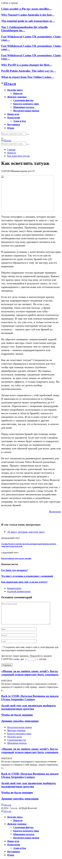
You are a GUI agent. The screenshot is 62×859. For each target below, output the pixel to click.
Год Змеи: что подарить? (14, 570)
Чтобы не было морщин (17, 714)
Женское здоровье (17, 96)
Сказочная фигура (23, 100)
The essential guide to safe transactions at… (28, 21)
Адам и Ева (19, 121)
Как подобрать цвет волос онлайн (16, 558)
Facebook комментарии (19, 591)
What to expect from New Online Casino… (27, 77)
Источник (55, 511)
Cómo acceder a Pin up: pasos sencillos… (26, 8)
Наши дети (13, 114)
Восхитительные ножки (26, 110)
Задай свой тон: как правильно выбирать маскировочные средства (28, 707)
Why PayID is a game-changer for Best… (26, 64)
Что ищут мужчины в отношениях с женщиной (27, 576)
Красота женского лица (26, 103)
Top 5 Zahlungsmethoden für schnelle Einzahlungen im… (24, 29)
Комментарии (14, 588)
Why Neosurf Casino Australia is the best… (27, 14)
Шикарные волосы (23, 107)
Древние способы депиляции (20, 721)
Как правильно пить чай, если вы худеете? (24, 582)
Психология (13, 117)
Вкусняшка (13, 124)
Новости (17, 93)
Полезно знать (15, 90)
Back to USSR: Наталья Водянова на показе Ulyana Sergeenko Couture (30, 697)
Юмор (10, 128)
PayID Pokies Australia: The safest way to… (28, 70)
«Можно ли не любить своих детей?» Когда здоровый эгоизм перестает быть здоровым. (30, 673)
